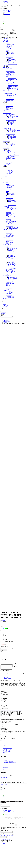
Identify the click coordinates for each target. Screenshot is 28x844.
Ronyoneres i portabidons (11, 162)
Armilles (7, 43)
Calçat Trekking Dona (12, 138)
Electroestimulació (9, 106)
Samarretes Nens (9, 100)
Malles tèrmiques (11, 59)
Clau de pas (3, 833)
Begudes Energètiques (13, 153)
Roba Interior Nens (10, 99)
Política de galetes (6, 751)
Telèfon (16, 663)
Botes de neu (11, 121)
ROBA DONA (6, 67)
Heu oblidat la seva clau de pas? (7, 835)
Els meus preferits (6, 769)
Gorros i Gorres (9, 46)
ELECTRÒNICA (7, 103)
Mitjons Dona (8, 80)
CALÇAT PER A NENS (8, 143)
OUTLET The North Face (11, 175)
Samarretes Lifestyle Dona (13, 88)
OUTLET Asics (9, 169)
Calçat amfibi (11, 122)
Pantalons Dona (9, 81)
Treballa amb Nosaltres (8, 753)
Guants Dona (8, 73)
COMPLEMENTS (7, 150)
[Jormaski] (5, 1)
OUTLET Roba (9, 172)
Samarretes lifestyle (12, 62)
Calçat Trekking (11, 124)
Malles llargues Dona (12, 79)
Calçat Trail (10, 123)
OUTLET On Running (10, 171)
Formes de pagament (7, 748)
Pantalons (8, 55)
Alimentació (8, 151)
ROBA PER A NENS (7, 93)
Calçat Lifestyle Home (13, 116)
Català (8, 14)
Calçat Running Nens (10, 146)
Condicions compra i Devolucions (10, 762)
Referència (3, 641)
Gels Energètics (11, 156)
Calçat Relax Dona (12, 131)
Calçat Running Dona (10, 139)
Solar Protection (9, 163)
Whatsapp (3, 671)
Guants (7, 47)
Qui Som (5, 745)
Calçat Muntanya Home (11, 120)
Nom (2, 663)
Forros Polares (9, 45)
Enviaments (5, 746)
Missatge (14, 666)
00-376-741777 (4, 784)
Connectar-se (3, 310)
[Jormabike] (5, 2)
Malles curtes (11, 52)
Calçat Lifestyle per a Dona (14, 130)
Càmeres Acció (9, 104)
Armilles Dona (9, 68)
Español (9, 10)
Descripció (5, 677)
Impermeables (8, 48)
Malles (7, 51)
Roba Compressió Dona (11, 82)
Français (9, 12)
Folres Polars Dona (10, 71)
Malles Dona (8, 76)
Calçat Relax (11, 117)
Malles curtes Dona (12, 78)
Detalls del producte (7, 678)
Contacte (5, 759)
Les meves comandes (7, 768)
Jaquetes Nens (9, 96)
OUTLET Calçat (9, 170)
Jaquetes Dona (9, 75)
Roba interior (8, 58)
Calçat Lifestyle (9, 115)
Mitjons (7, 54)
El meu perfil (5, 767)
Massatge (8, 107)
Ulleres (7, 164)
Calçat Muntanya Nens (10, 144)
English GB (11, 11)
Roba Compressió (9, 57)
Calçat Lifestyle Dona (10, 129)
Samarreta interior (12, 60)
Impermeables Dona (10, 74)
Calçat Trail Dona (12, 137)
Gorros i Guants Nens (10, 95)
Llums (7, 159)
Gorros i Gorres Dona (10, 72)
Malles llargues (11, 53)
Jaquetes (7, 50)
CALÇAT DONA (7, 128)
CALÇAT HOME (7, 113)
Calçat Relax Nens (9, 145)
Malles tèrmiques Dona (13, 85)
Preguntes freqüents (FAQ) (8, 761)
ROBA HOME (6, 41)
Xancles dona (11, 132)
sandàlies (10, 118)
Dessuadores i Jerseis (10, 44)
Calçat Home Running (10, 114)
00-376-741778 (4, 777)
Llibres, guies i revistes (10, 158)
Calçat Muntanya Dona (10, 134)
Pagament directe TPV (7, 760)
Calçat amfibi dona (12, 136)
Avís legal (5, 752)
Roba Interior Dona (10, 83)
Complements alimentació (13, 155)
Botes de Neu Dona (12, 135)
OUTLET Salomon (10, 173)
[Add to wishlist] (1, 651)
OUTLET (5, 168)
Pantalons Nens (9, 97)
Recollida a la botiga (7, 749)
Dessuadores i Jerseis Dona (11, 69)
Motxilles (8, 160)
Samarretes (8, 61)
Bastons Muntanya (9, 157)
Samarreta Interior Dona (13, 86)
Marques (5, 298)
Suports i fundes (9, 109)
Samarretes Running (12, 64)
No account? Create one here (6, 839)
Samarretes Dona (9, 87)
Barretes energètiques (12, 152)
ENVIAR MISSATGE (5, 670)
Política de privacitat (7, 750)
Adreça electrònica (16, 665)
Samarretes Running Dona (13, 89)
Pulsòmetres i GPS (9, 108)
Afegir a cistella (4, 650)
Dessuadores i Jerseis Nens (11, 94)
